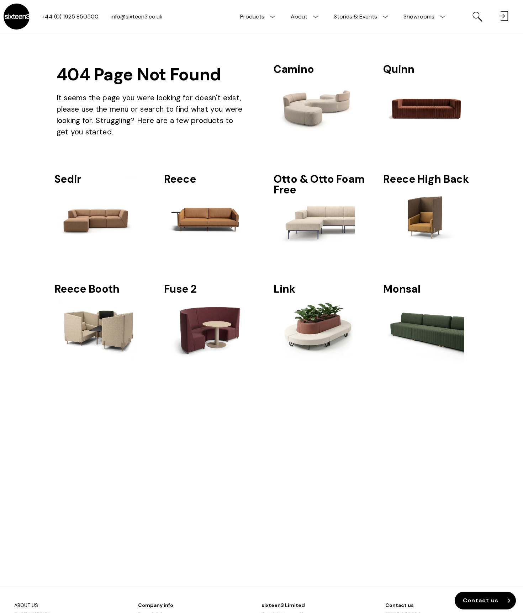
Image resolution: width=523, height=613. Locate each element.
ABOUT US (26, 605)
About (299, 16)
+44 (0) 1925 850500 (70, 16)
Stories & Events (355, 16)
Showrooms (418, 16)
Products (252, 16)
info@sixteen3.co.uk (137, 16)
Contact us (399, 605)
